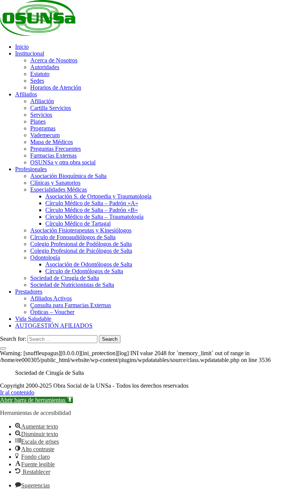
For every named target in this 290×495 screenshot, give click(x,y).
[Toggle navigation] (3, 348)
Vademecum (45, 135)
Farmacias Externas (53, 155)
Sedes (37, 80)
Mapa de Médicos (51, 142)
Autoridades (44, 67)
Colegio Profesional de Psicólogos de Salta (81, 251)
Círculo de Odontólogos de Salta (84, 271)
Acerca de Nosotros (53, 60)
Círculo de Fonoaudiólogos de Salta (73, 237)
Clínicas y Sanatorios (55, 182)
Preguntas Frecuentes (55, 148)
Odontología (45, 257)
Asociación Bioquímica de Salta (68, 176)
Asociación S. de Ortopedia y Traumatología (98, 196)
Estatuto (39, 74)
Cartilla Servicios (50, 108)
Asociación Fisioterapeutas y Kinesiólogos (80, 230)
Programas (43, 128)
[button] (36, 400)
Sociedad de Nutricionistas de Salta (72, 285)
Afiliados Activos (51, 298)
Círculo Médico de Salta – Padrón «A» (91, 203)
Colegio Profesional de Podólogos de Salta (81, 244)
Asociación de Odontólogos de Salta (88, 264)
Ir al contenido (17, 392)
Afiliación (42, 101)
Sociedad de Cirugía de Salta (64, 278)
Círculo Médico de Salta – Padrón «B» (91, 210)
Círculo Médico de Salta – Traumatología (94, 216)
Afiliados (26, 94)
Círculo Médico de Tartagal (78, 223)
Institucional (29, 53)
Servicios (41, 114)
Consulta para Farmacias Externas (70, 305)
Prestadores (28, 291)
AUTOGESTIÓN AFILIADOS (54, 325)
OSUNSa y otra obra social (63, 162)
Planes (38, 121)
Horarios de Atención (55, 87)
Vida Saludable (33, 319)
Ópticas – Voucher (52, 312)
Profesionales (31, 169)
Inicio (22, 46)
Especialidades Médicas (58, 189)
